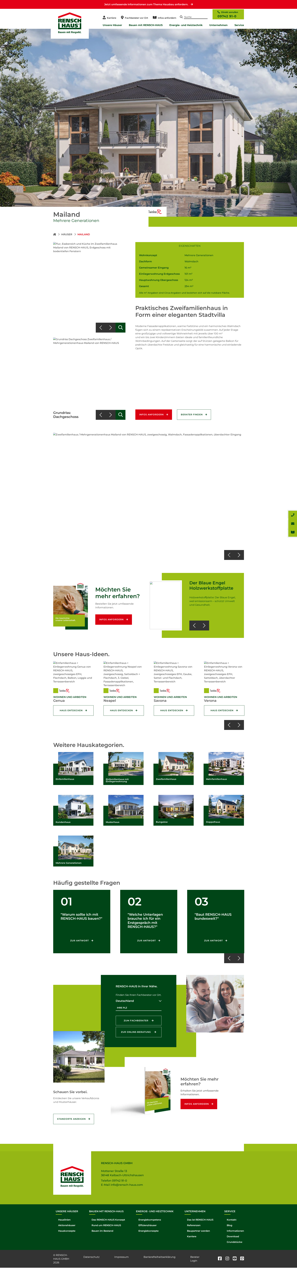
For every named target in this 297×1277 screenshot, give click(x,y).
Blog (229, 1225)
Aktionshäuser (66, 1225)
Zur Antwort (79, 940)
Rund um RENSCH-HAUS (106, 1225)
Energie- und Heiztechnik (185, 25)
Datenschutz (91, 1257)
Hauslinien (64, 1219)
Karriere (111, 17)
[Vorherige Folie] (101, 328)
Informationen (235, 1230)
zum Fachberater (136, 1020)
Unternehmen (218, 25)
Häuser (67, 234)
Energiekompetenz (149, 1219)
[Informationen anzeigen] (292, 532)
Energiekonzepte (148, 1230)
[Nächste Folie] (111, 328)
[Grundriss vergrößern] (121, 415)
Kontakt (231, 1219)
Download (233, 1236)
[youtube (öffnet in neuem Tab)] (235, 1259)
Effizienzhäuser (147, 1225)
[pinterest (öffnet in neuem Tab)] (242, 1259)
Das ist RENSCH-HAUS (200, 1219)
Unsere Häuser (112, 25)
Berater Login (194, 1259)
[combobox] (139, 1001)
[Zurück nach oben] (287, 1267)
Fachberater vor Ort (136, 17)
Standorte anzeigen (71, 1119)
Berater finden (192, 414)
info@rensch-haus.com (127, 1185)
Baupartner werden (198, 1230)
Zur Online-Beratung (136, 1032)
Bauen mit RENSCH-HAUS (146, 25)
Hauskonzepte (66, 1230)
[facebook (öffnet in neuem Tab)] (220, 1259)
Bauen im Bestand (102, 1230)
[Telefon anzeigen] (292, 515)
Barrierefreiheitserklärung (159, 1257)
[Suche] (181, 17)
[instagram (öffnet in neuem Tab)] (227, 1259)
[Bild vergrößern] (121, 328)
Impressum (121, 1257)
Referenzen (193, 1225)
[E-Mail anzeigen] (292, 523)
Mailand (83, 234)
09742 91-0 (227, 16)
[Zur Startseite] (55, 234)
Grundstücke (234, 1241)
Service (239, 25)
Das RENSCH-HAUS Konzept (108, 1219)
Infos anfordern (167, 17)
